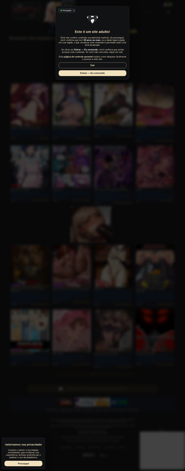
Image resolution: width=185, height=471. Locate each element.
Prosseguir (23, 463)
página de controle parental (78, 56)
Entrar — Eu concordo (92, 73)
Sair (92, 65)
